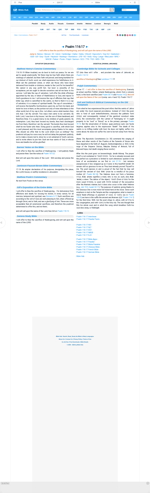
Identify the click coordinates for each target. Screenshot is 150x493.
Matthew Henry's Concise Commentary (36, 69)
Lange (100, 57)
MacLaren (109, 57)
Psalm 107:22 (49, 153)
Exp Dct (106, 54)
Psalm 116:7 (128, 197)
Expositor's (97, 54)
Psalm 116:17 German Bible (87, 252)
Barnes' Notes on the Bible (30, 147)
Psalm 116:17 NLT (83, 227)
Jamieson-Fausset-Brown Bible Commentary (39, 166)
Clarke (74, 54)
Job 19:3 (84, 187)
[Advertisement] (75, 302)
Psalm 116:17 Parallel (85, 242)
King (95, 57)
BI (53, 54)
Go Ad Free (5, 483)
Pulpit (68, 59)
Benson (47, 54)
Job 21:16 (116, 161)
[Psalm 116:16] (3, 228)
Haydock (54, 57)
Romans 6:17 (51, 196)
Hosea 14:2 (121, 95)
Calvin (57, 54)
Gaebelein (115, 54)
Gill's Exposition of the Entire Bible (34, 187)
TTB (87, 59)
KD (85, 57)
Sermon (76, 59)
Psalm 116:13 (63, 211)
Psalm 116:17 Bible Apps (86, 239)
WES (97, 59)
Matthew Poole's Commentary (32, 177)
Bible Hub (80, 256)
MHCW (48, 59)
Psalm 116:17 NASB (84, 232)
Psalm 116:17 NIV (83, 225)
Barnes (40, 54)
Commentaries (23, 35)
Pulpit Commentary (87, 86)
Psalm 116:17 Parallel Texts (87, 219)
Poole (62, 59)
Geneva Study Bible (27, 216)
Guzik (47, 57)
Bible (15, 35)
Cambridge (66, 54)
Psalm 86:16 (92, 174)
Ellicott (88, 54)
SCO (82, 59)
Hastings (63, 57)
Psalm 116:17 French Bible (87, 249)
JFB (80, 57)
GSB (32, 57)
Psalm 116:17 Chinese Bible (88, 247)
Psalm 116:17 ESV (84, 230)
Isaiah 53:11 (94, 187)
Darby (81, 54)
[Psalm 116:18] (147, 228)
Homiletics (72, 57)
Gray (41, 57)
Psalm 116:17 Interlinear (86, 216)
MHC (116, 57)
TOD (92, 59)
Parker (55, 59)
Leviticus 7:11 (107, 79)
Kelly (90, 57)
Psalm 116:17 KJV (84, 235)
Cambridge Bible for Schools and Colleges (98, 69)
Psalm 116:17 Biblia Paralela (88, 244)
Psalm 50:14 (107, 95)
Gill (36, 57)
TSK (102, 59)
